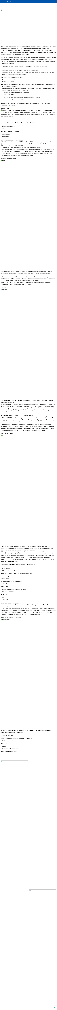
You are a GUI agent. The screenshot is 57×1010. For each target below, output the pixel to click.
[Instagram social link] (4, 1)
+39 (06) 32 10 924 (7, 880)
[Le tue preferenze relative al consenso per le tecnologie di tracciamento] (54, 1007)
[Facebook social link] (2, 1)
